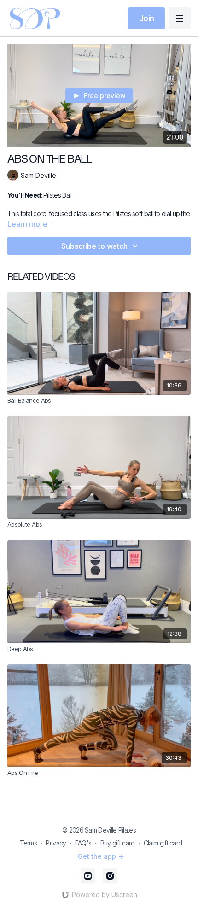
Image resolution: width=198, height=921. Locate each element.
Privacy (56, 843)
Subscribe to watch (94, 246)
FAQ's (83, 843)
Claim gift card (163, 843)
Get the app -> (101, 856)
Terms (28, 843)
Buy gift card (117, 843)
